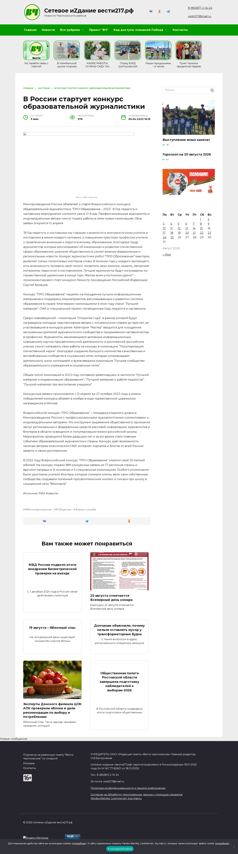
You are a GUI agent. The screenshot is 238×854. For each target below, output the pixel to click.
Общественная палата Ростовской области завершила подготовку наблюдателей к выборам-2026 (119, 681)
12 (179, 228)
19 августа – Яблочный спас (52, 627)
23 (209, 232)
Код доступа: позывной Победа (138, 30)
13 (186, 228)
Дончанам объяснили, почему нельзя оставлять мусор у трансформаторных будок (119, 630)
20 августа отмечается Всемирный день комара (111, 598)
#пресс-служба (86, 509)
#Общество (64, 509)
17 (164, 232)
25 (172, 237)
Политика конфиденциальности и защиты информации (128, 788)
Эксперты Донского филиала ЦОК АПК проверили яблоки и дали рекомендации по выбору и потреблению (52, 710)
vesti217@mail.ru (199, 16)
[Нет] (233, 846)
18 (171, 232)
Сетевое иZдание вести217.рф (89, 10)
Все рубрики (70, 30)
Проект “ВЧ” (98, 30)
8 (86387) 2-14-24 (200, 8)
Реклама (28, 763)
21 (194, 232)
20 (187, 232)
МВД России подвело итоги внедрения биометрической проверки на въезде (52, 569)
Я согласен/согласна (120, 848)
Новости (48, 30)
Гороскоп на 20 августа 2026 (187, 154)
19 (179, 232)
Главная (30, 30)
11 (171, 228)
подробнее (79, 843)
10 (164, 228)
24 (164, 237)
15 (201, 228)
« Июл (167, 254)
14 (194, 228)
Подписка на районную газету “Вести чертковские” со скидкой (48, 756)
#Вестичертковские (38, 509)
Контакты (180, 30)
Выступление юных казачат (186, 139)
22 (202, 232)
